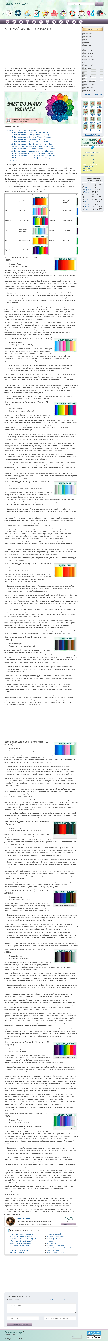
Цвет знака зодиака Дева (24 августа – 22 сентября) (31, 144)
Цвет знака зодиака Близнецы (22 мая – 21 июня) (31, 137)
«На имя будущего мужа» (19, 1250)
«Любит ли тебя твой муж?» (20, 1243)
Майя (86, 62)
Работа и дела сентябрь (90, 164)
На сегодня (88, 33)
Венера (86, 192)
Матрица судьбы (63, 17)
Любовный (88, 56)
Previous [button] (3, 13)
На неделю (88, 39)
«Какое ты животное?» (55, 1252)
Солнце (86, 185)
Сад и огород (86, 168)
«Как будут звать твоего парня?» (22, 1234)
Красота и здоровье (88, 157)
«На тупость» (52, 1243)
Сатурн (86, 199)
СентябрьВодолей (92, 130)
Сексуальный (89, 85)
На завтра (88, 36)
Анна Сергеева (23, 1218)
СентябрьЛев (92, 115)
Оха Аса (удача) (90, 76)
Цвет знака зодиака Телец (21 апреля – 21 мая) (30, 135)
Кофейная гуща (81, 17)
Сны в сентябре (87, 170)
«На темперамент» (17, 1252)
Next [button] (105, 13)
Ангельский (89, 88)
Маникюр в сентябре (89, 162)
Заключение (12, 160)
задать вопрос (68, 1224)
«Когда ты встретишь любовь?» (21, 1236)
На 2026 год (89, 45)
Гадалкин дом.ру (13, 1332)
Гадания (9, 17)
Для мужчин (89, 50)
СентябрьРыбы (99, 130)
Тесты (36, 17)
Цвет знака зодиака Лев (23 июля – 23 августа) (29, 142)
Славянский (89, 65)
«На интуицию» (53, 1241)
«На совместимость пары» (20, 1245)
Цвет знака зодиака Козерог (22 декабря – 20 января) (33, 153)
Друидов (88, 68)
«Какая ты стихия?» (54, 1250)
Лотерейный (89, 79)
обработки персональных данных (59, 1300)
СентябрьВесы (85, 122)
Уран (85, 202)
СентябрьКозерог (85, 130)
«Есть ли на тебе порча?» (56, 1236)
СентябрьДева (99, 115)
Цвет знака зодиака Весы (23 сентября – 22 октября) (32, 146)
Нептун (86, 204)
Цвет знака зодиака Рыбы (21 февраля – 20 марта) (31, 158)
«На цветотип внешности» (56, 1245)
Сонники (27, 17)
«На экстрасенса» (53, 1239)
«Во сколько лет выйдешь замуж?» (23, 1239)
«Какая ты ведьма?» (54, 1234)
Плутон (86, 207)
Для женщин (89, 53)
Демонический (90, 90)
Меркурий (87, 190)
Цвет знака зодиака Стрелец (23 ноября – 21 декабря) (32, 151)
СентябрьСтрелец (99, 122)
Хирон (86, 209)
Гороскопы (18, 17)
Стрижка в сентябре (89, 160)
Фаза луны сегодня (88, 155)
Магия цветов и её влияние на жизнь (21, 130)
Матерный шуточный (92, 73)
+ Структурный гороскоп (92, 134)
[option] (9, 15)
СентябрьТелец (92, 107)
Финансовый (89, 59)
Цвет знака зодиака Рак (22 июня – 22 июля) (29, 139)
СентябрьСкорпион (92, 122)
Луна (85, 187)
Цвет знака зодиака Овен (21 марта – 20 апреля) (30, 132)
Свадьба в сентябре (88, 166)
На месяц (88, 42)
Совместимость (90, 17)
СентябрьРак (85, 115)
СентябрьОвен (85, 107)
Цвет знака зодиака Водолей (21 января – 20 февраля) (33, 155)
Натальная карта (72, 17)
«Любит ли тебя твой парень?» (21, 1241)
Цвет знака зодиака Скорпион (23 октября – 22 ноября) (33, 149)
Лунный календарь (99, 17)
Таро (45, 17)
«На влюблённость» (17, 1248)
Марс (86, 194)
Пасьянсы (54, 17)
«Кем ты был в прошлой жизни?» (59, 1248)
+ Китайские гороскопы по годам (92, 94)
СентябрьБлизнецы (99, 107)
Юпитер (87, 197)
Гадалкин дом (16, 3)
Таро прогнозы (90, 82)
